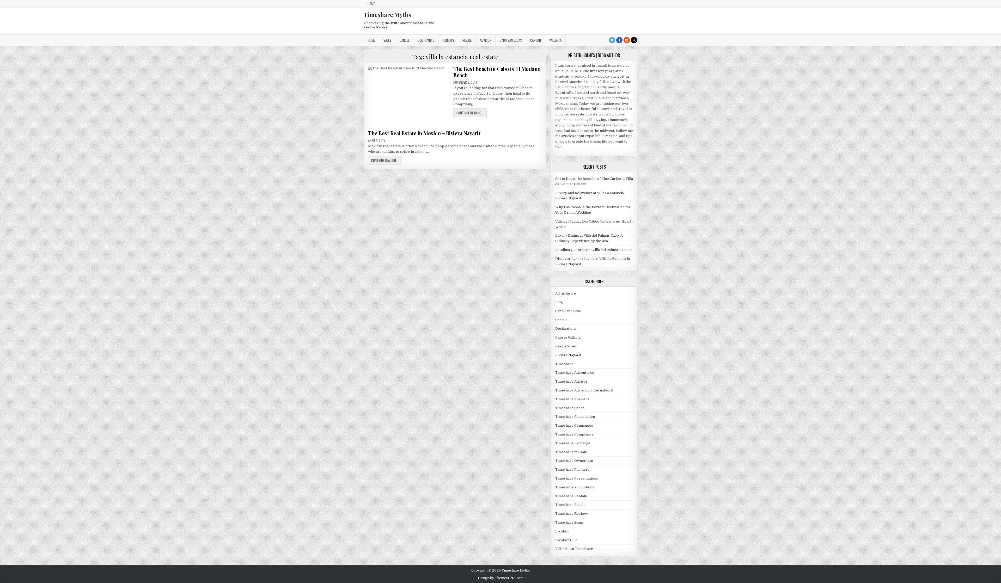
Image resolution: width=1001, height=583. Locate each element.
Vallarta (555, 40)
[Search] (634, 40)
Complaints (426, 40)
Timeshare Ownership (574, 461)
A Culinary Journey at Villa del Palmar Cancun (593, 250)
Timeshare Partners (572, 469)
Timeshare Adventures (574, 373)
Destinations (565, 328)
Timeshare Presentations (576, 478)
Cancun (535, 40)
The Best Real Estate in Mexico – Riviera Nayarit (424, 133)
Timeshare (564, 364)
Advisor (485, 40)
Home (371, 3)
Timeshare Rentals (571, 496)
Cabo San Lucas (511, 40)
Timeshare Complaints (574, 434)
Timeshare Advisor (571, 381)
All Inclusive (565, 293)
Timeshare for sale (571, 452)
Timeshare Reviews (572, 514)
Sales (387, 40)
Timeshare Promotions (574, 487)
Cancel (404, 40)
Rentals (448, 40)
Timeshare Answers (572, 399)
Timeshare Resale (570, 505)
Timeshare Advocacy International (584, 390)
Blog (559, 302)
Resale (467, 40)
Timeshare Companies (574, 425)
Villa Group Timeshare (574, 549)
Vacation (562, 531)
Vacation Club (566, 540)
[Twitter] (612, 40)
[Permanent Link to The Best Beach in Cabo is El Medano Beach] (409, 96)
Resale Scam (565, 346)
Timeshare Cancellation (575, 417)
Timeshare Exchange (572, 443)
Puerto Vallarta (568, 337)
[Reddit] (627, 40)
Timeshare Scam (569, 522)
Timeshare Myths (387, 15)
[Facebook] (619, 40)
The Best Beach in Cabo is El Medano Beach (497, 71)
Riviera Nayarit (568, 355)
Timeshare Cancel (570, 408)
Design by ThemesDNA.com (500, 578)
